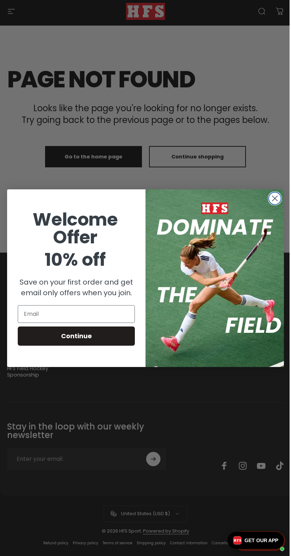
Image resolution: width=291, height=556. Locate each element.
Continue (76, 335)
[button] (255, 540)
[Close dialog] (275, 198)
